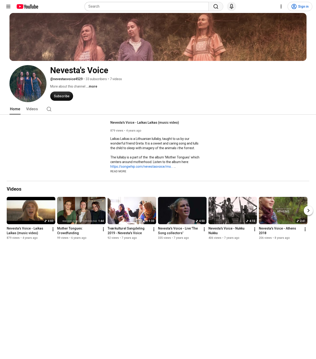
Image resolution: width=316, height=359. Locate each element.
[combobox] (148, 6)
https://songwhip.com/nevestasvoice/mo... (141, 166)
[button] (118, 171)
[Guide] (8, 6)
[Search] (215, 6)
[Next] (308, 210)
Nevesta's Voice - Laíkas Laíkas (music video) (144, 122)
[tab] (15, 109)
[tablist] (158, 109)
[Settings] (281, 6)
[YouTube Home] (27, 6)
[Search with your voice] (231, 6)
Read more (118, 171)
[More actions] (53, 229)
